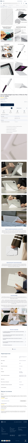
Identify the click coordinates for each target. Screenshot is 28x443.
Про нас (2, 428)
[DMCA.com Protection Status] (25, 441)
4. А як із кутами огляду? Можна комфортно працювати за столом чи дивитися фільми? (13, 342)
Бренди (2, 430)
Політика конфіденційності (13, 430)
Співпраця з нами (3, 431)
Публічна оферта (12, 429)
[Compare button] (27, 102)
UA (24, 1)
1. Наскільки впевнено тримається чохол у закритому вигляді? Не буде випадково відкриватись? (13, 332)
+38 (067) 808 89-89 (4, 433)
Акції (10, 427)
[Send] (11, 108)
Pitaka (4, 99)
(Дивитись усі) (6, 114)
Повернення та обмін (12, 431)
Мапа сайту (2, 429)
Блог (1, 427)
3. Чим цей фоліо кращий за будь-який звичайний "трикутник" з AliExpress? (12, 339)
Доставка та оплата (12, 428)
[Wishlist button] (25, 102)
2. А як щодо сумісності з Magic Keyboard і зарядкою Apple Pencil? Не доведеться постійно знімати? (13, 335)
